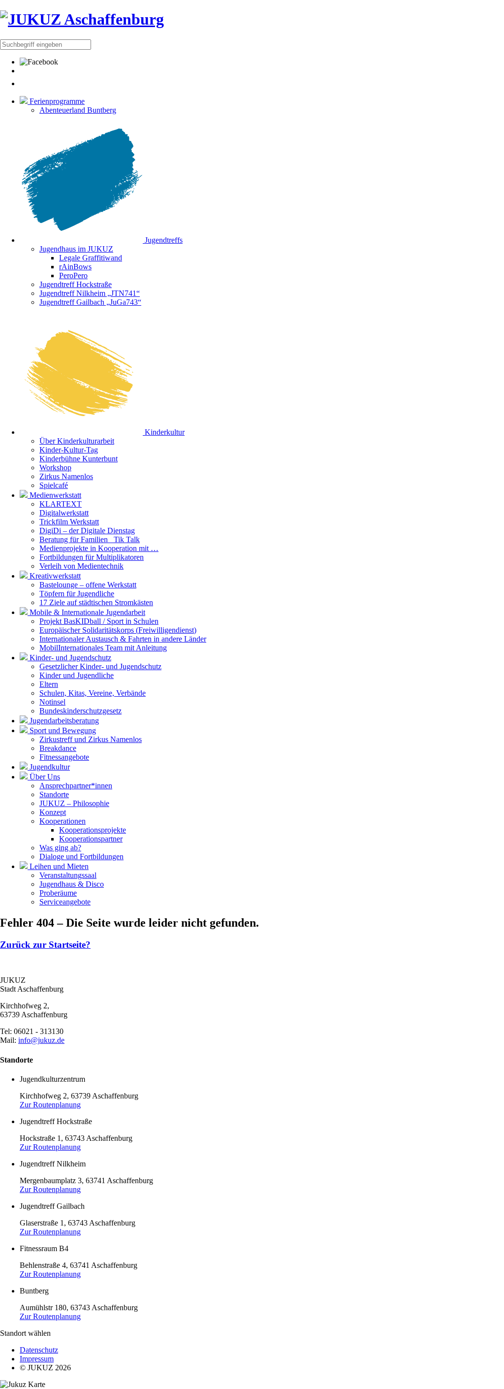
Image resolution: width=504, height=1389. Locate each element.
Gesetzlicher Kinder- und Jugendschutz (100, 666)
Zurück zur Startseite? (45, 944)
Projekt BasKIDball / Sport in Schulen (98, 621)
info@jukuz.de (41, 1040)
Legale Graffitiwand (90, 258)
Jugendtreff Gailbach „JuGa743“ (90, 302)
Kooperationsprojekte (92, 830)
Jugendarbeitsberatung (63, 720)
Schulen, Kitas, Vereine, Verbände (92, 693)
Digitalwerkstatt (64, 513)
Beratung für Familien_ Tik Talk (89, 539)
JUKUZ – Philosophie (74, 803)
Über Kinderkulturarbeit (76, 441)
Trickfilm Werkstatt (69, 521)
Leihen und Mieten (58, 866)
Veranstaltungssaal (67, 875)
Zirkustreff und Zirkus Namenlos (90, 739)
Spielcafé (53, 485)
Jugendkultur (49, 767)
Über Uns (44, 777)
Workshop (55, 467)
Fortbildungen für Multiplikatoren (91, 557)
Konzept (52, 812)
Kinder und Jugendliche (76, 675)
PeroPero (73, 275)
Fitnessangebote (64, 757)
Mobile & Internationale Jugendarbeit (86, 612)
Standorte (54, 794)
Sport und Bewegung (62, 730)
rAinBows (75, 266)
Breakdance (57, 748)
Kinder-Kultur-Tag (68, 450)
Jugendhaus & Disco (71, 884)
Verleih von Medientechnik (81, 566)
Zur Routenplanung (50, 1104)
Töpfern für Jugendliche (76, 593)
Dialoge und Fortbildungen (81, 856)
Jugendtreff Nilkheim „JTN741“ (89, 293)
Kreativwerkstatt (54, 576)
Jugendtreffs (163, 240)
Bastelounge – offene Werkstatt (87, 585)
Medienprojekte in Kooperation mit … (98, 548)
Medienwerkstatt (54, 495)
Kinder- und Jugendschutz (69, 657)
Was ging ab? (60, 847)
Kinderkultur (164, 432)
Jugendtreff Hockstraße (75, 284)
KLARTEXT (60, 504)
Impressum (37, 1359)
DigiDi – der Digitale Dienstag (87, 530)
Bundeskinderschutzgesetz (80, 711)
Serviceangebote (65, 902)
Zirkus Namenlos (66, 476)
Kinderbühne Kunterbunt (78, 458)
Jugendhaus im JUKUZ (76, 249)
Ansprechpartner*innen (75, 785)
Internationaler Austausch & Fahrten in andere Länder (122, 639)
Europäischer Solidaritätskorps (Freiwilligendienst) (117, 630)
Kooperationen (62, 821)
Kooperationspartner (91, 839)
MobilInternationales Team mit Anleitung (103, 648)
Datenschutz (39, 1350)
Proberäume (58, 893)
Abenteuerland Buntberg (77, 110)
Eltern (48, 684)
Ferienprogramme (56, 101)
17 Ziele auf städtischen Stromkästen (96, 602)
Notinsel (52, 702)
